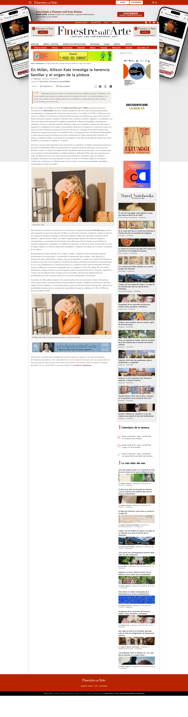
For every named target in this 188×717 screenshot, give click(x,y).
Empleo (128, 44)
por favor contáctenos (82, 365)
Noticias (35, 44)
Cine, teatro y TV (143, 48)
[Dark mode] (110, 87)
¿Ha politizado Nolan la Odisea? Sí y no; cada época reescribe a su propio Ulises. (136, 654)
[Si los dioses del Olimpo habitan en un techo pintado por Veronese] (136, 260)
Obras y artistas (50, 44)
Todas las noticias (40, 48)
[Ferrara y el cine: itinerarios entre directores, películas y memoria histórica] (136, 372)
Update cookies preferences (127, 693)
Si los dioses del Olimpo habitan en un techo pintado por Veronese (135, 268)
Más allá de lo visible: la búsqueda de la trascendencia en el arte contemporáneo (133, 593)
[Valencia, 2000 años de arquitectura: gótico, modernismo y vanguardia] (136, 354)
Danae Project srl (109, 693)
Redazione (37, 79)
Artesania (103, 48)
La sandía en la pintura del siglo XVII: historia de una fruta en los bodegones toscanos (136, 250)
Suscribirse (136, 2)
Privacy (117, 693)
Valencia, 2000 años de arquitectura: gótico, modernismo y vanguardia (135, 361)
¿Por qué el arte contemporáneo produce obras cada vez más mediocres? (136, 554)
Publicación (116, 48)
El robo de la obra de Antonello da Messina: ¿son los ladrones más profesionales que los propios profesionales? (135, 491)
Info (106, 23)
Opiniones (94, 44)
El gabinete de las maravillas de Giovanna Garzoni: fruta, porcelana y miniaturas (134, 305)
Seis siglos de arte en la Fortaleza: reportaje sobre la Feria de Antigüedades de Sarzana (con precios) (136, 633)
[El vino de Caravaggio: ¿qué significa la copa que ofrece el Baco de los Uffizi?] (136, 207)
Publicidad (116, 23)
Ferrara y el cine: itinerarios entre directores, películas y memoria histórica (135, 379)
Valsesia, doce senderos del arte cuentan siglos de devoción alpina (136, 323)
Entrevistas (81, 48)
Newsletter (96, 23)
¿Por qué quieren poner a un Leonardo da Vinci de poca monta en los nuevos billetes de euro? (136, 471)
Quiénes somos (81, 23)
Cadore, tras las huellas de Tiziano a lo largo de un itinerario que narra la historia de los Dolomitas (136, 286)
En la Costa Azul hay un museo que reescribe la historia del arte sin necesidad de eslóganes (136, 232)
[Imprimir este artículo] (100, 87)
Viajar (106, 44)
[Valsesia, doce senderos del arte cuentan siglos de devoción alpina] (136, 316)
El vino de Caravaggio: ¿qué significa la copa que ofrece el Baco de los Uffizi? (135, 214)
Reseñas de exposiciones (74, 44)
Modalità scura (140, 693)
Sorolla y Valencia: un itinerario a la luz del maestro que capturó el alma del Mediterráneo (136, 415)
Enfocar (92, 48)
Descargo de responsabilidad (60, 81)
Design (117, 44)
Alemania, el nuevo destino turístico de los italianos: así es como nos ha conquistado (134, 573)
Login (122, 2)
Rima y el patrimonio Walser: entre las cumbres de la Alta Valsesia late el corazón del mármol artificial (136, 342)
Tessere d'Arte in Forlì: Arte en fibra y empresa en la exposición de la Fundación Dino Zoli (136, 397)
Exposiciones (67, 48)
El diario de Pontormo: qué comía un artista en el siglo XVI (136, 512)
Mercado (129, 48)
